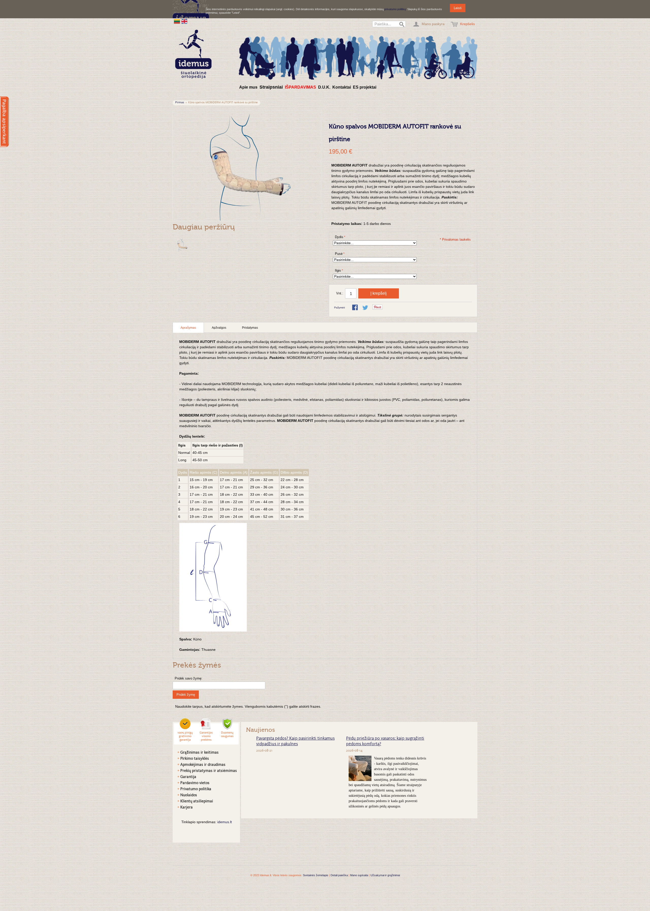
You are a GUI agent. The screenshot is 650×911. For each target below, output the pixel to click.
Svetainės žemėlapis (315, 875)
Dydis (339, 237)
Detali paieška (339, 875)
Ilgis (338, 270)
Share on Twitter (365, 308)
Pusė (339, 254)
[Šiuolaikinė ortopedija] (358, 57)
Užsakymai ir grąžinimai (385, 875)
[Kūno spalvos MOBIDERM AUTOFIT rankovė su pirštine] (182, 245)
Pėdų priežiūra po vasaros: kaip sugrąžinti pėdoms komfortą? (385, 741)
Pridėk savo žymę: (188, 678)
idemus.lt (224, 822)
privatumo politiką (395, 9)
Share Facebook (355, 308)
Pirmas (179, 103)
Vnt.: (339, 293)
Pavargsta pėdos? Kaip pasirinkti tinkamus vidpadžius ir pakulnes (295, 741)
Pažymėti (339, 307)
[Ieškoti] (402, 24)
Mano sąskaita (359, 875)
